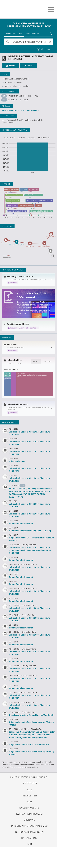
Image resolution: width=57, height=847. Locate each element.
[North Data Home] (17, 9)
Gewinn (21, 138)
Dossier (11, 66)
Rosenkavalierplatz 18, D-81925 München (20, 110)
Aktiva (36, 361)
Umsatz (31, 138)
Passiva (48, 361)
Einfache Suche (14, 34)
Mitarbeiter (44, 138)
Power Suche (32, 34)
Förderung (9, 138)
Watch (30, 66)
